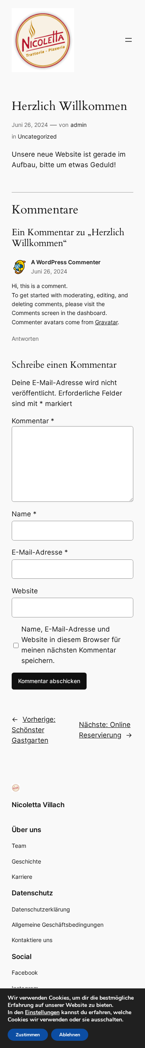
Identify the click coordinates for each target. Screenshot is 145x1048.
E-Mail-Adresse (40, 552)
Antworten (25, 338)
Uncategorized (37, 136)
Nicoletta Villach (38, 805)
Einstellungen (42, 1012)
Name (24, 514)
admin (78, 124)
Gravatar (106, 322)
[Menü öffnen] (128, 40)
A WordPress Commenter (66, 262)
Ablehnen (69, 1034)
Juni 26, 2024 (49, 271)
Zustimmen (28, 1034)
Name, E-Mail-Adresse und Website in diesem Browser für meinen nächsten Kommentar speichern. (70, 645)
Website (25, 591)
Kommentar (33, 421)
